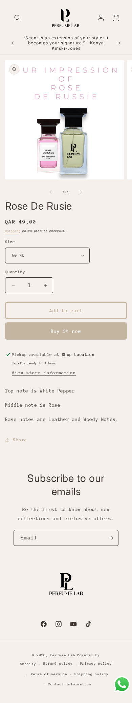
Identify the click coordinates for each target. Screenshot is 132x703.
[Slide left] (51, 192)
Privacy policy (96, 664)
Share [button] (20, 439)
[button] (17, 17)
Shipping (13, 231)
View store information (44, 372)
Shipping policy (91, 674)
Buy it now (66, 331)
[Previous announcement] (12, 43)
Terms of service (49, 674)
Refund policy (58, 664)
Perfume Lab (62, 655)
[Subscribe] (110, 538)
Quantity (15, 272)
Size (10, 241)
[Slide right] (80, 192)
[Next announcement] (119, 43)
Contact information (69, 684)
